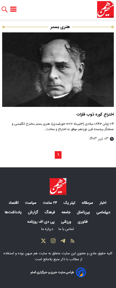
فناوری (83, 222)
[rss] (72, 242)
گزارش (33, 212)
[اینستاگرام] (53, 242)
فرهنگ (50, 212)
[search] (5, 9)
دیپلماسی (103, 212)
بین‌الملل (84, 212)
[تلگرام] (63, 242)
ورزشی (66, 222)
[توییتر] (43, 242)
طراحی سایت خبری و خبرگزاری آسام (52, 272)
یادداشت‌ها (14, 212)
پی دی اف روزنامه (41, 222)
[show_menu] (13, 9)
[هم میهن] (105, 9)
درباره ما (47, 229)
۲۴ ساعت (50, 203)
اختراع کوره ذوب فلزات (95, 114)
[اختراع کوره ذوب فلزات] (58, 69)
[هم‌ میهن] (58, 186)
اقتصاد (14, 203)
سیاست (31, 203)
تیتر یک (70, 203)
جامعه (66, 212)
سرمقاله (88, 203)
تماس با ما (67, 229)
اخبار (103, 203)
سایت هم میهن (36, 253)
